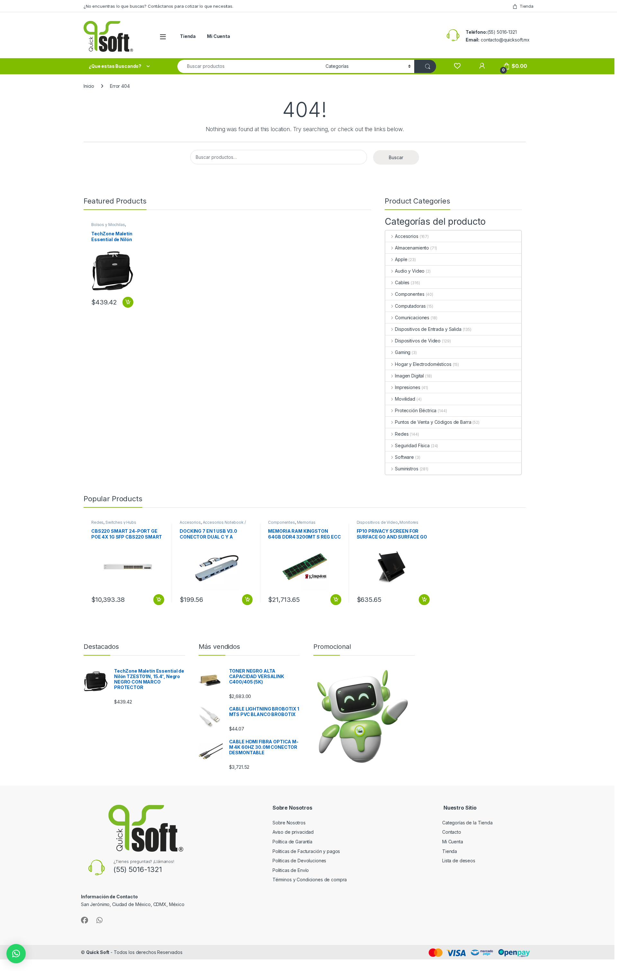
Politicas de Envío (291, 870)
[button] (16, 953)
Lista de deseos (458, 860)
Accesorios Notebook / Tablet (213, 524)
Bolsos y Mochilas (108, 224)
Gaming (402, 352)
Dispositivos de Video (418, 340)
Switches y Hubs (120, 522)
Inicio (89, 86)
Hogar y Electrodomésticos (423, 364)
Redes (401, 434)
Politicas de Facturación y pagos (306, 851)
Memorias (306, 522)
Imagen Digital (409, 375)
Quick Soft (98, 952)
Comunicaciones (412, 317)
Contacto (451, 832)
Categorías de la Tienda (467, 822)
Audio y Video (410, 271)
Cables (402, 282)
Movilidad (405, 399)
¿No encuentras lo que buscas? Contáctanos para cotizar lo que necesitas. (158, 6)
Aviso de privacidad (293, 832)
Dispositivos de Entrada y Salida (428, 329)
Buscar (396, 157)
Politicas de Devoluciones (299, 860)
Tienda (526, 6)
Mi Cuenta (218, 36)
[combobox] (249, 66)
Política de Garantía (293, 841)
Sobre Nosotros (289, 822)
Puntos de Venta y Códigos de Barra (433, 422)
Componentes (409, 294)
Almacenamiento (412, 247)
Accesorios (406, 236)
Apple (401, 259)
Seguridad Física (412, 445)
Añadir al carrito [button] (126, 302)
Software (404, 457)
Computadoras (410, 306)
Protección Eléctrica (415, 410)
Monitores (408, 522)
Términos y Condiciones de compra (310, 879)
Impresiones (407, 387)
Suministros (406, 468)
